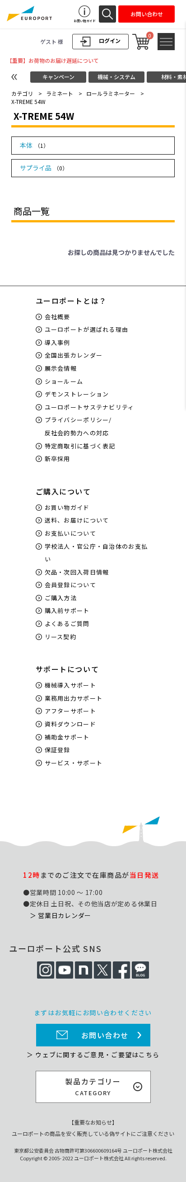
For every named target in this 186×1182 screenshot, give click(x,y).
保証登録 (57, 749)
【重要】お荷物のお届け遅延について (53, 60)
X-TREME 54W (28, 101)
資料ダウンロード (70, 724)
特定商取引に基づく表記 (80, 446)
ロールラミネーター (110, 93)
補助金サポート (67, 737)
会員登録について (70, 584)
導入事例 (57, 342)
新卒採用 (57, 458)
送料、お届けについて (77, 520)
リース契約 (61, 636)
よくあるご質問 (67, 623)
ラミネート (59, 93)
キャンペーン (58, 76)
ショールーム (64, 381)
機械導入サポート (70, 685)
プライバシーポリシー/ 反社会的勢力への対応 (78, 426)
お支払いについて (70, 533)
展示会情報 (61, 368)
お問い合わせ (105, 1035)
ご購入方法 (61, 597)
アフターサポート (70, 710)
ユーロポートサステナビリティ (90, 407)
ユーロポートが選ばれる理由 (87, 329)
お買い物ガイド (67, 507)
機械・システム (116, 76)
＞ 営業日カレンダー (60, 915)
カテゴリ (22, 93)
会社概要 (57, 316)
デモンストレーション (77, 394)
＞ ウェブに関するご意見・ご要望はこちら (93, 1054)
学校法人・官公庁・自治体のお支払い (96, 553)
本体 (34, 145)
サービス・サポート (74, 762)
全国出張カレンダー (74, 355)
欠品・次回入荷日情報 (77, 572)
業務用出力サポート (74, 698)
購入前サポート (67, 610)
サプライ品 (44, 167)
